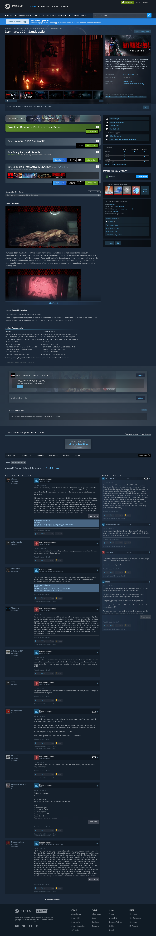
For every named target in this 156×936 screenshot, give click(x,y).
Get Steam (133, 914)
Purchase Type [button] (26, 455)
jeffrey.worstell (16, 710)
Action (141, 97)
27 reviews (14, 655)
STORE (33, 6)
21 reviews (14, 760)
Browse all (94, 192)
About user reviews (131, 434)
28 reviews (14, 571)
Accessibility (113, 918)
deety (13, 682)
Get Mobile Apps (135, 918)
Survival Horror (132, 97)
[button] (9, 15)
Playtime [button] (66, 455)
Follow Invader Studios (31, 381)
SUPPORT (65, 6)
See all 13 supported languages (115, 164)
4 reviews (14, 684)
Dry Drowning (26, 155)
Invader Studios (128, 81)
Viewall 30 (145, 190)
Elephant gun (16, 756)
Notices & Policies (115, 922)
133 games (14, 787)
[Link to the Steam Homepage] (14, 8)
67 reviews (14, 846)
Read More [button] (93, 516)
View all (144, 409)
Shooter (108, 97)
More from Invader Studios (32, 375)
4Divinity (141, 84)
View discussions (111, 231)
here (48, 417)
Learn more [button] (142, 176)
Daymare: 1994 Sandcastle (42, 155)
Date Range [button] (53, 455)
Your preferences (145, 434)
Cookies (111, 926)
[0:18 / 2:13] (54, 62)
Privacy (111, 914)
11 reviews (14, 713)
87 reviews (14, 483)
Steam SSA (75, 918)
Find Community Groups (114, 235)
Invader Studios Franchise (33, 28)
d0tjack (14, 479)
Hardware (95, 922)
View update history (112, 225)
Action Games (18, 28)
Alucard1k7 (15, 569)
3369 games (15, 481)
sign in (138, 2)
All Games (8, 28)
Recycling (95, 926)
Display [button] (77, 455)
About (55, 6)
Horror (115, 97)
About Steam (76, 914)
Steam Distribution (77, 926)
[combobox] (120, 15)
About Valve (96, 914)
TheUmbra (15, 608)
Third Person (122, 97)
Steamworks (75, 922)
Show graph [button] (143, 455)
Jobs (94, 918)
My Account (133, 926)
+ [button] (145, 97)
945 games (14, 653)
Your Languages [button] (17, 463)
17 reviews (14, 610)
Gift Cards (75, 930)
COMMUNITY (44, 6)
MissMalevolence (17, 842)
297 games (14, 758)
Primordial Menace (18, 784)
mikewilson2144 (17, 542)
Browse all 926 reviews (52, 899)
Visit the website (112, 218)
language (145, 2)
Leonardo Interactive (130, 84)
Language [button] (40, 455)
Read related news (112, 228)
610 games (14, 844)
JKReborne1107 (17, 651)
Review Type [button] (10, 455)
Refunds (111, 930)
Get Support (133, 922)
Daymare (116, 211)
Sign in (9, 106)
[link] (76, 160)
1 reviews (14, 544)
